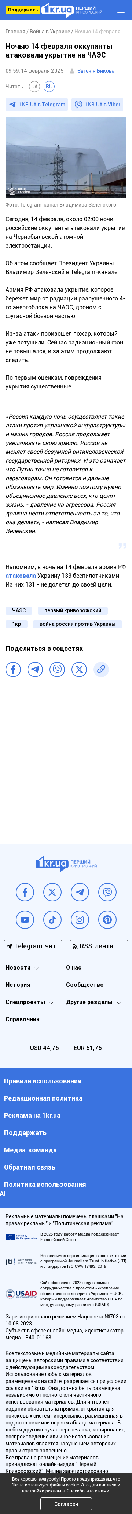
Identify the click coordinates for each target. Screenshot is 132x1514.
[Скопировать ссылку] (101, 669)
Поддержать (23, 9)
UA (34, 87)
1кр (16, 624)
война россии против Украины (77, 624)
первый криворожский (72, 610)
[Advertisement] (66, 760)
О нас (73, 967)
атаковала (21, 575)
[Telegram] (35, 669)
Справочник (23, 1019)
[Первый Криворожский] (71, 10)
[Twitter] (79, 669)
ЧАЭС (19, 610)
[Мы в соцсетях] (25, 892)
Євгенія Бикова (96, 71)
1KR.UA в (42, 104)
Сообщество (85, 984)
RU (49, 87)
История (18, 984)
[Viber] (57, 669)
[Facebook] (13, 669)
